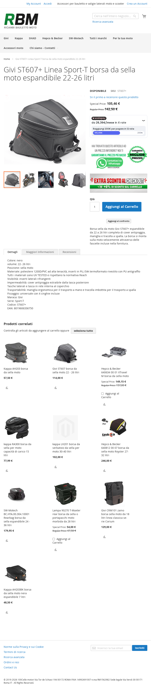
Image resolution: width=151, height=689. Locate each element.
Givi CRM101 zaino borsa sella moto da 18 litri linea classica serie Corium (115, 516)
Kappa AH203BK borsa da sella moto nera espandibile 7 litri (17, 593)
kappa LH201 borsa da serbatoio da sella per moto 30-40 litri (66, 447)
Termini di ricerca (14, 652)
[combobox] (115, 16)
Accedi (48, 3)
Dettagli (12, 252)
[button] (29, 179)
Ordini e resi (11, 662)
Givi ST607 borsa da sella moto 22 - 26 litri (65, 370)
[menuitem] (6, 38)
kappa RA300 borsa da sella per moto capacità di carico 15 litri (17, 449)
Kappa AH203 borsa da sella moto (16, 370)
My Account (34, 3)
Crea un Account (137, 3)
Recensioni (69, 252)
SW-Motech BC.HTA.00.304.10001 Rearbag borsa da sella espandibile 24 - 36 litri (17, 518)
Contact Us (10, 667)
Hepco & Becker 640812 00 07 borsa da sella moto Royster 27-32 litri (115, 449)
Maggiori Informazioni (40, 252)
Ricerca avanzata (102, 21)
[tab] (12, 252)
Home (7, 58)
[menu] (75, 43)
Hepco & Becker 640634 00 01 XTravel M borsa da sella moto (115, 372)
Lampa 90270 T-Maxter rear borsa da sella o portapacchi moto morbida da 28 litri (66, 516)
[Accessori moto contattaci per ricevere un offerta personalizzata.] (118, 168)
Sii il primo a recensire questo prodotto (114, 97)
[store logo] (21, 21)
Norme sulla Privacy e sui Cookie (24, 647)
